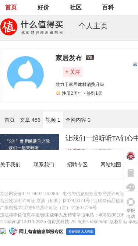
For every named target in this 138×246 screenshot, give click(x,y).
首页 (11, 7)
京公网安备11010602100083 (29, 193)
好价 (43, 7)
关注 (72, 72)
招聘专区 (77, 164)
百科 (108, 7)
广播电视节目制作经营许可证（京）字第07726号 (48, 207)
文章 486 (30, 120)
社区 (76, 7)
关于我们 (10, 164)
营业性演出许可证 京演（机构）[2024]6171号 (45, 200)
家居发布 (69, 58)
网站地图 (110, 164)
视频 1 (53, 120)
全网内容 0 (78, 120)
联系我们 (43, 164)
